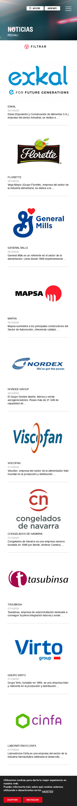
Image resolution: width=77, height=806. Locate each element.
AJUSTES (47, 791)
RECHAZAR (33, 799)
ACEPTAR (12, 799)
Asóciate (52, 8)
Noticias (20, 29)
